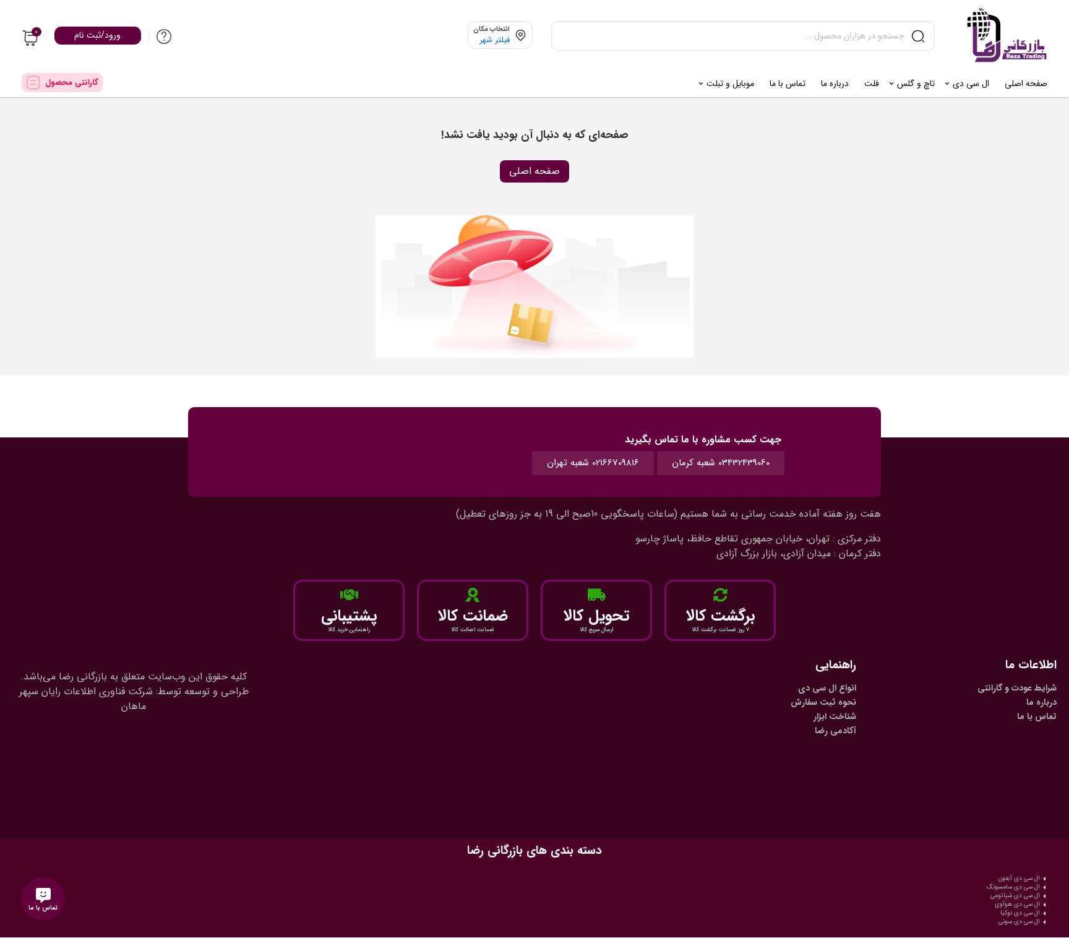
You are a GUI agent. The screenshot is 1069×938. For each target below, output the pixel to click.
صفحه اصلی (534, 171)
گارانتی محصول (71, 83)
